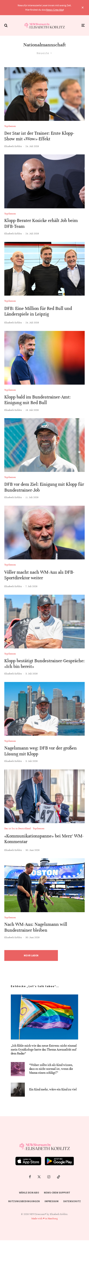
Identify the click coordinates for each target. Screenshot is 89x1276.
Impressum (51, 1201)
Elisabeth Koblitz (13, 146)
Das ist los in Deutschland (17, 828)
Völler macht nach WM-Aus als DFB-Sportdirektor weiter (39, 575)
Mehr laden (31, 955)
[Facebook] (30, 1177)
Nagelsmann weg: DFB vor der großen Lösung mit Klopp (40, 750)
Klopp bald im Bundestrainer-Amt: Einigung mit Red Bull (37, 399)
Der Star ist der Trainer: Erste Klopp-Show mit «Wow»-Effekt (39, 136)
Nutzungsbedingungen (24, 1201)
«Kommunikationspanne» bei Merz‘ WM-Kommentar (44, 838)
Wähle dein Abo (29, 1192)
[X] (39, 1177)
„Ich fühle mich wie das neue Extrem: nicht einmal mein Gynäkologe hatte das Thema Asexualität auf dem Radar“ (44, 1049)
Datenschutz (72, 1201)
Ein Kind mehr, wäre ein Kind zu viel (53, 1089)
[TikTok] (59, 1177)
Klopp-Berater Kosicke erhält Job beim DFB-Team (41, 223)
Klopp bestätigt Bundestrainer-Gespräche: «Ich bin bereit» (44, 663)
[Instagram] (49, 1177)
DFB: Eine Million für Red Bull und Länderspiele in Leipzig (38, 311)
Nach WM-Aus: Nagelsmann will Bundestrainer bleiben (35, 927)
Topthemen (10, 126)
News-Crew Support (57, 1192)
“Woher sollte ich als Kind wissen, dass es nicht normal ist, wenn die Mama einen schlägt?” (51, 1069)
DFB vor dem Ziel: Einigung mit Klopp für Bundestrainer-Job (44, 487)
